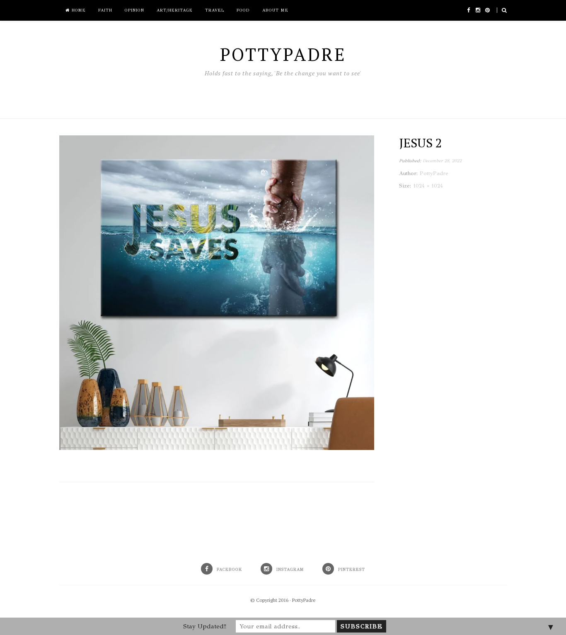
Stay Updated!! (204, 626)
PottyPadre (304, 600)
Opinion (134, 10)
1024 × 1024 (428, 186)
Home (78, 10)
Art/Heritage (175, 10)
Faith (105, 10)
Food (243, 10)
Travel (214, 10)
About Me (275, 10)
